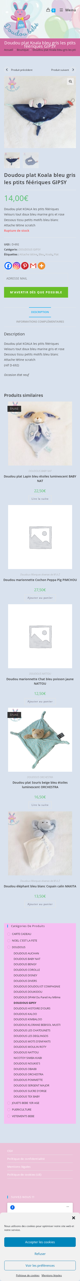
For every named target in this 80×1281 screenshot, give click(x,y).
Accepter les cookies (40, 1242)
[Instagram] (16, 265)
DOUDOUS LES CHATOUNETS (32, 1030)
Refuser (40, 1254)
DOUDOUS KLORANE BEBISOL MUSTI (37, 1025)
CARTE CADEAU (21, 934)
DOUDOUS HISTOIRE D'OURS (32, 1008)
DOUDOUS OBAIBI (25, 1069)
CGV (10, 1151)
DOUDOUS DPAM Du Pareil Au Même (37, 997)
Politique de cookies (27, 1275)
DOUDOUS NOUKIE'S (27, 1063)
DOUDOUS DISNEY (25, 975)
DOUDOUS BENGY (25, 964)
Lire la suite (40, 499)
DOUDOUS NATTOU (40, 673)
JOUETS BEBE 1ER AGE (25, 1103)
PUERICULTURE (21, 1109)
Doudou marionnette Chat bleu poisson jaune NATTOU (40, 681)
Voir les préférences (40, 1265)
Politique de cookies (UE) (24, 1174)
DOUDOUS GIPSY (30, 249)
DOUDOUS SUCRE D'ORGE (30, 1091)
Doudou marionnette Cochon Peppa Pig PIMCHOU (40, 580)
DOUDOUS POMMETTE (28, 1080)
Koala (48, 254)
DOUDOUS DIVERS (25, 981)
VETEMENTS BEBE (23, 1116)
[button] (73, 1218)
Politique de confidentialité (26, 1159)
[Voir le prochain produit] (73, 70)
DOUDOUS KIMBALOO (28, 1019)
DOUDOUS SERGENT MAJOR (31, 1085)
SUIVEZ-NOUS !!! (22, 1197)
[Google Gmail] (33, 265)
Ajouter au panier (40, 598)
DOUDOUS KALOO (25, 1014)
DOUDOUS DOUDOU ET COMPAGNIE (37, 986)
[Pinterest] (25, 265)
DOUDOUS (18, 947)
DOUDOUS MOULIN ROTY (30, 1047)
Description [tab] (40, 312)
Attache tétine (28, 254)
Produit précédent (21, 70)
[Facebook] (8, 265)
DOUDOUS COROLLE (27, 970)
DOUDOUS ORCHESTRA (40, 777)
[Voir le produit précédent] (7, 70)
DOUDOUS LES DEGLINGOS (31, 1036)
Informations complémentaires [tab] (40, 321)
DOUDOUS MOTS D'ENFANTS (32, 1041)
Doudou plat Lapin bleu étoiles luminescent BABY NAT (40, 478)
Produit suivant (60, 70)
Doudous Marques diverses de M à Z (40, 574)
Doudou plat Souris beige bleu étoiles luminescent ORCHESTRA (40, 784)
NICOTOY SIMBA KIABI (28, 1058)
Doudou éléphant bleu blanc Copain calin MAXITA (40, 886)
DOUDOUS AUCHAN (26, 953)
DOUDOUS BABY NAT (40, 471)
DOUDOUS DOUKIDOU (28, 992)
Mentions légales (52, 1275)
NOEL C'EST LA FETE (24, 940)
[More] (41, 265)
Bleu (41, 254)
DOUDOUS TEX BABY (27, 1096)
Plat (56, 254)
